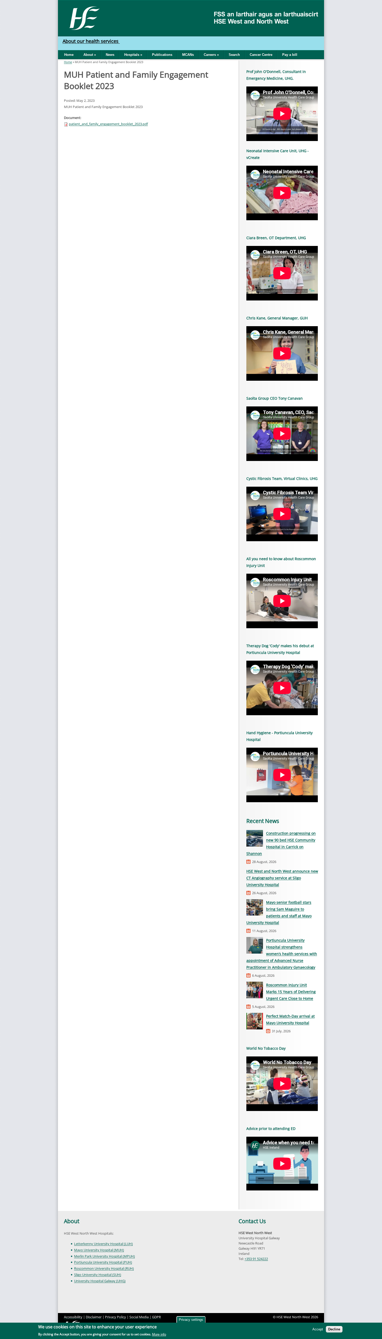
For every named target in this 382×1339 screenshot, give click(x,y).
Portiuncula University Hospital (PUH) (103, 1262)
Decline (334, 1329)
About (71, 1221)
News (110, 55)
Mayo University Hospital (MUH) (99, 1250)
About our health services (91, 41)
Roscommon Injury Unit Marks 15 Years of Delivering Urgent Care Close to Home (291, 991)
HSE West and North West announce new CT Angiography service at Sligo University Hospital (282, 878)
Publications (162, 55)
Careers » (211, 55)
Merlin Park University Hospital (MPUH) (104, 1256)
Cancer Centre (261, 55)
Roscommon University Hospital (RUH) (104, 1268)
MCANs (188, 55)
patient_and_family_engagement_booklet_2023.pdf (108, 124)
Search (234, 55)
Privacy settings (191, 1320)
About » (89, 55)
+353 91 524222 (256, 1258)
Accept (317, 1329)
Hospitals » (133, 55)
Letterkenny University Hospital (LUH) (103, 1243)
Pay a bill (289, 55)
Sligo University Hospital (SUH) (97, 1274)
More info (159, 1334)
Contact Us (252, 1221)
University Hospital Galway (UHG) (100, 1280)
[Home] (82, 17)
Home (69, 55)
